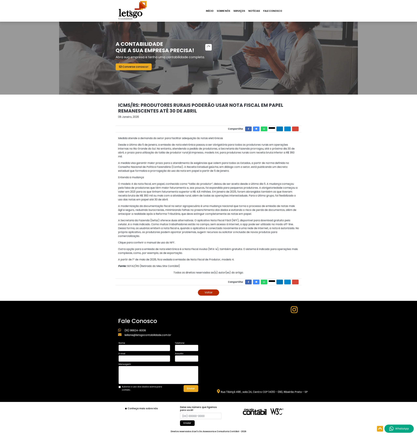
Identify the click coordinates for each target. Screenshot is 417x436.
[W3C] (276, 411)
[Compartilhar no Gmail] (295, 129)
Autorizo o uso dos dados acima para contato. (142, 388)
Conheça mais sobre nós (143, 408)
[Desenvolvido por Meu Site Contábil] (254, 411)
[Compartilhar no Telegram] (287, 129)
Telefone (179, 343)
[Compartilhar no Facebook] (248, 129)
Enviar (191, 388)
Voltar (209, 292)
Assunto (179, 353)
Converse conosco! (135, 67)
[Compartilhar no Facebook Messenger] (256, 129)
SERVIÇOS (239, 11)
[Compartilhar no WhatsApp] (264, 129)
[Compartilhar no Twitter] (272, 128)
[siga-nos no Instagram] (294, 312)
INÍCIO (210, 11)
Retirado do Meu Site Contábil (160, 266)
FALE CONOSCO (272, 11)
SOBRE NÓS (223, 11)
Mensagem (125, 364)
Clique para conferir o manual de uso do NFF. (146, 242)
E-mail (122, 353)
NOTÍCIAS (254, 11)
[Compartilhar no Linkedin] (279, 129)
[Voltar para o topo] (380, 429)
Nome (122, 343)
